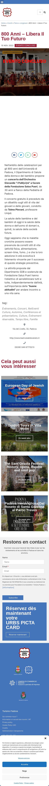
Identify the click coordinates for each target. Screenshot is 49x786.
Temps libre (21, 319)
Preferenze (24, 777)
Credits (5, 728)
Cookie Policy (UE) (9, 725)
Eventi (9, 23)
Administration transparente (12, 731)
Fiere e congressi (20, 23)
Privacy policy (29, 783)
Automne (17, 312)
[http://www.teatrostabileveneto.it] (24, 334)
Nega (24, 771)
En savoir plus (24, 398)
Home (3, 23)
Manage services (24, 758)
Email (4, 566)
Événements (9, 308)
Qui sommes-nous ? (9, 716)
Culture (23, 315)
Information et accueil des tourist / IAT (16, 719)
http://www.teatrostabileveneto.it (24, 338)
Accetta (24, 764)
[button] (45, 738)
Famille (34, 319)
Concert (22, 308)
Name (5, 557)
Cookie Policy (18, 783)
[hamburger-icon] (40, 12)
